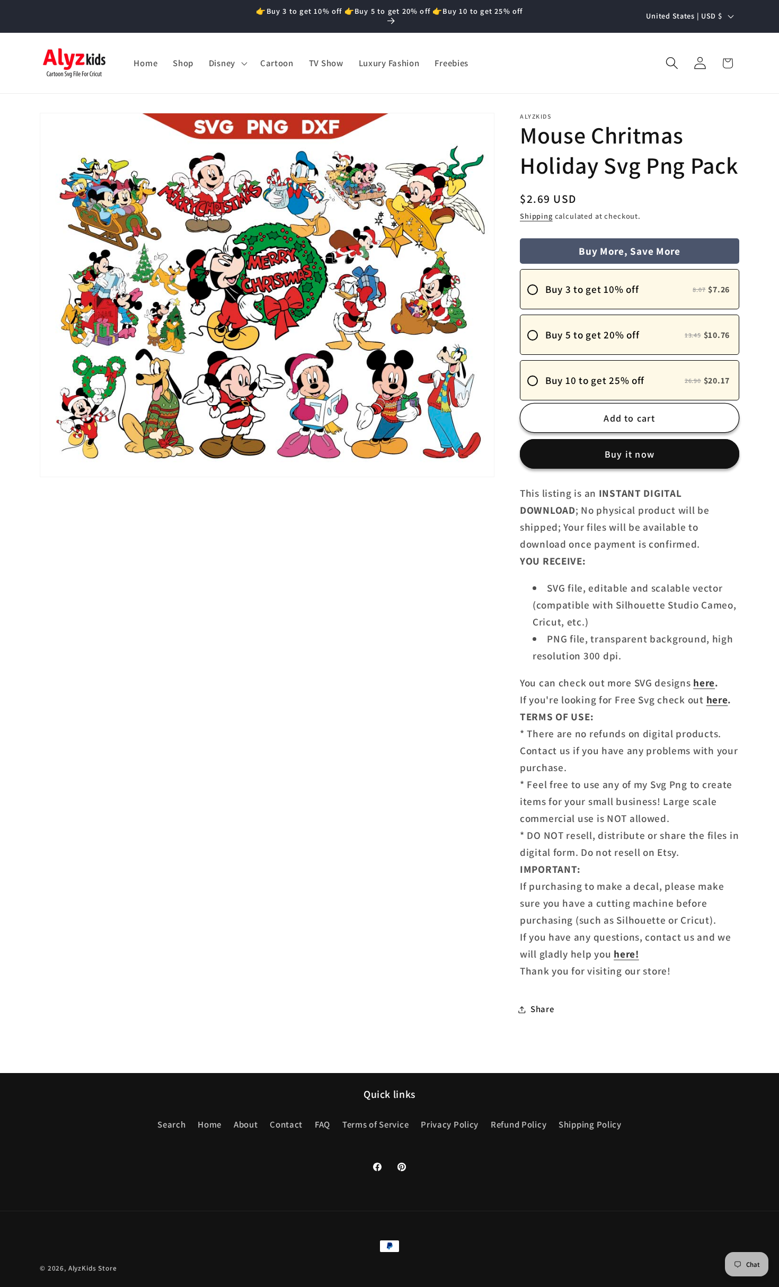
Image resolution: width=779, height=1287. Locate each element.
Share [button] (542, 1009)
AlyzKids (82, 1268)
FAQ (322, 1124)
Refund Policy (518, 1124)
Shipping (536, 216)
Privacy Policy (450, 1124)
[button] (226, 63)
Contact (286, 1124)
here (704, 683)
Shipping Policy (590, 1124)
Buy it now (629, 454)
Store (107, 1268)
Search (171, 1124)
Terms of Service (375, 1124)
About (246, 1124)
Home (210, 1124)
